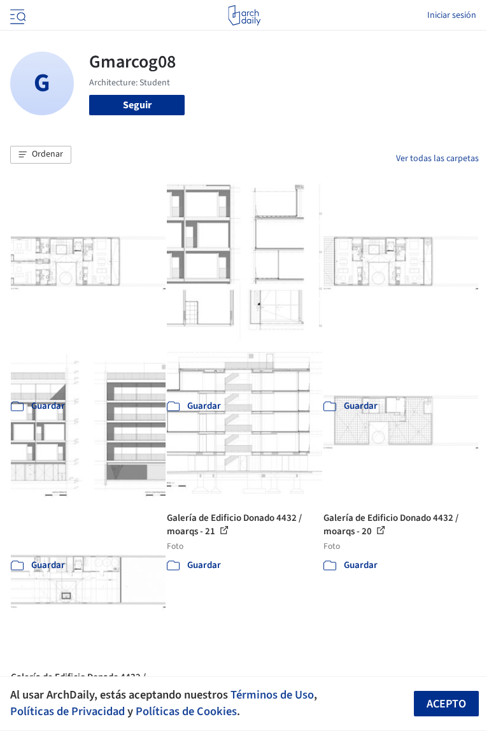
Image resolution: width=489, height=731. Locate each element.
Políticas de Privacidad (67, 711)
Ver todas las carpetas (437, 158)
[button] (40, 155)
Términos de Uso (272, 694)
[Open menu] (16, 15)
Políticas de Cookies (186, 711)
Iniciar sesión (451, 15)
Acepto (446, 704)
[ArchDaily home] (244, 15)
